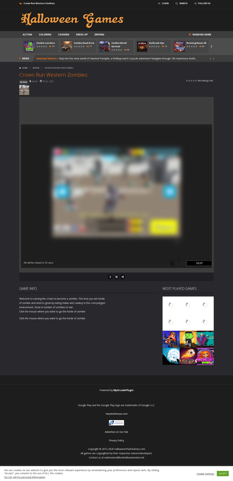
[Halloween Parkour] (205, 322)
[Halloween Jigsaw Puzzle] (205, 339)
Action (27, 34)
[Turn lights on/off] (110, 276)
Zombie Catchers (45, 43)
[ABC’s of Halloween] (171, 322)
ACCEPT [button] (223, 473)
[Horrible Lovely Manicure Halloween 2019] (171, 339)
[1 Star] (187, 81)
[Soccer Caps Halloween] (188, 356)
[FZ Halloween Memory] (205, 356)
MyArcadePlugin (123, 390)
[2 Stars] (189, 81)
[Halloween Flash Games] (72, 19)
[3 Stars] (192, 81)
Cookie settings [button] (205, 473)
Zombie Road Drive (84, 43)
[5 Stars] (196, 81)
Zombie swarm (45, 58)
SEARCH (183, 3)
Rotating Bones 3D (196, 43)
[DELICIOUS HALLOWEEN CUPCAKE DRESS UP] (205, 304)
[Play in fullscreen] (116, 276)
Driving (99, 34)
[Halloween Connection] (188, 304)
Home (25, 68)
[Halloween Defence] (188, 322)
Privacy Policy (116, 440)
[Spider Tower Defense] (171, 304)
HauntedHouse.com (117, 413)
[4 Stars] (194, 81)
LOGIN (165, 3)
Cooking (63, 34)
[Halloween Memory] (188, 339)
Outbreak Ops (156, 43)
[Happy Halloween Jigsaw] (171, 356)
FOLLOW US (204, 3)
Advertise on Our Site (116, 431)
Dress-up (82, 34)
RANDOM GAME (201, 34)
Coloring (45, 34)
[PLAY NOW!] (29, 46)
